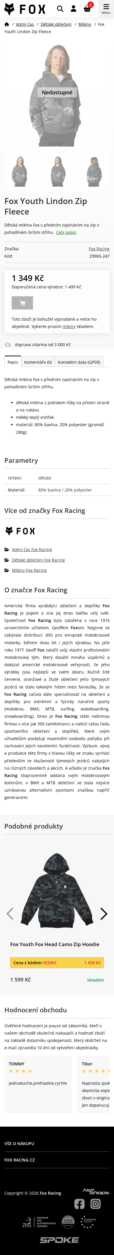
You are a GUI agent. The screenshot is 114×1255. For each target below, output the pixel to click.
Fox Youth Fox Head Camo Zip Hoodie (54, 944)
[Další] (104, 914)
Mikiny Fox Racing (29, 570)
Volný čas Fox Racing (32, 549)
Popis (13, 362)
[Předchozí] (10, 914)
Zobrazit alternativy (22, 303)
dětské (44, 478)
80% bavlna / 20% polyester (65, 490)
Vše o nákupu (19, 1143)
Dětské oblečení (56, 24)
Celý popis (66, 232)
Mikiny (84, 24)
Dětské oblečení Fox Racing (38, 560)
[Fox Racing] (57, 533)
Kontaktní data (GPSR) (79, 362)
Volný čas (25, 24)
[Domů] (6, 24)
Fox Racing (99, 248)
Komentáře (38, 362)
